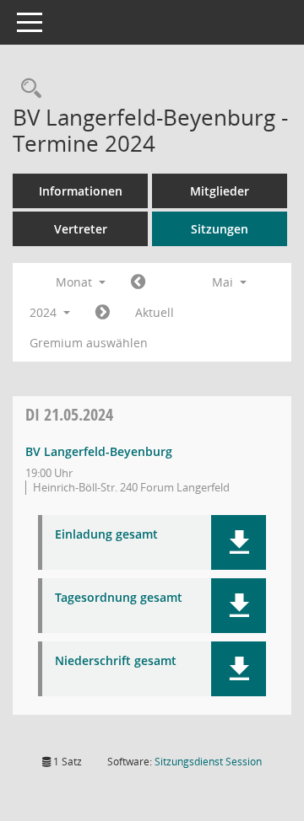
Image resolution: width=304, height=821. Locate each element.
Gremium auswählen (89, 343)
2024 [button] (45, 312)
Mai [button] (224, 282)
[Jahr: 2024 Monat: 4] (138, 282)
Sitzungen (219, 229)
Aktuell (154, 312)
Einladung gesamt (106, 535)
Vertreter (80, 229)
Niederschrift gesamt (115, 661)
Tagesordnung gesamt (118, 598)
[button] (238, 542)
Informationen (80, 191)
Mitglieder (219, 191)
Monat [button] (75, 282)
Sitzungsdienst (208, 761)
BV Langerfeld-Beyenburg (98, 451)
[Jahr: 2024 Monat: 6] (102, 313)
